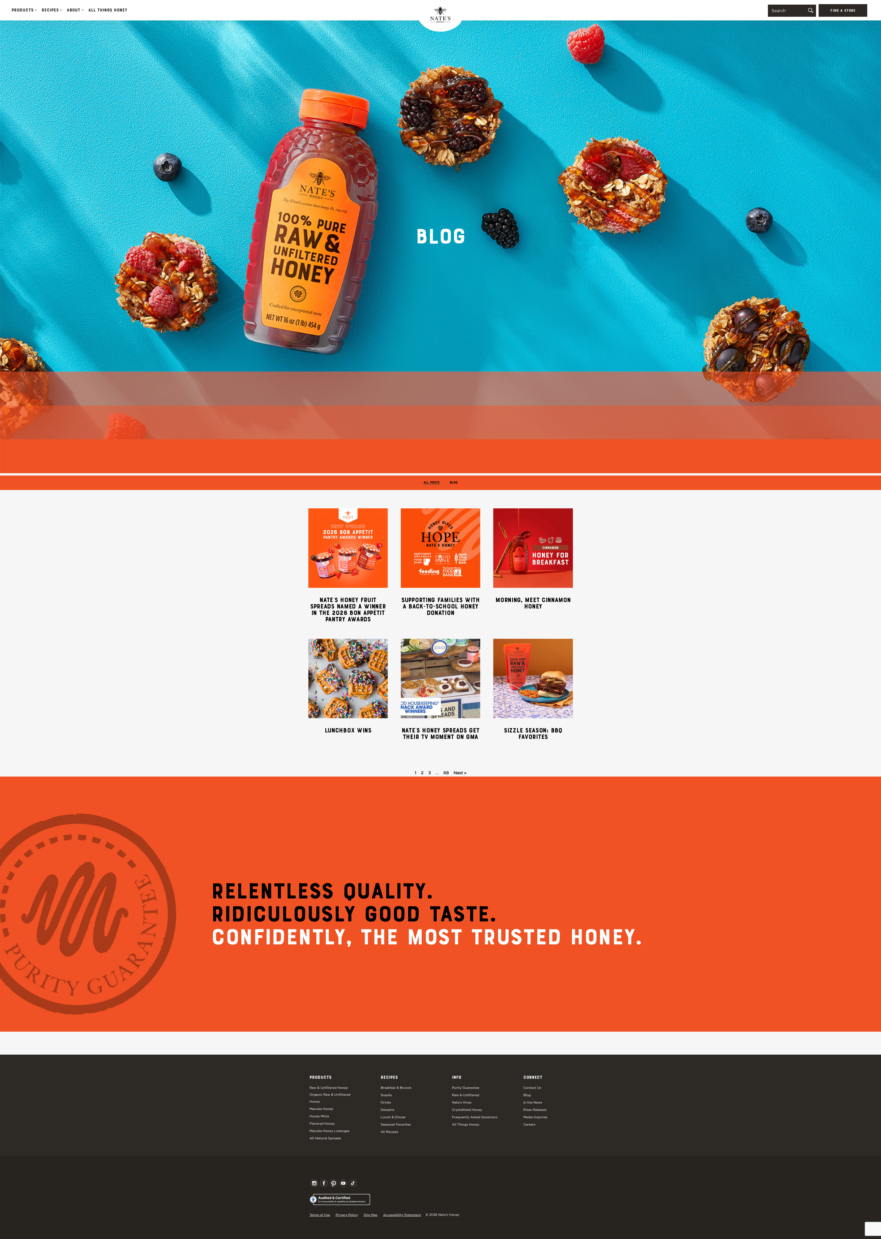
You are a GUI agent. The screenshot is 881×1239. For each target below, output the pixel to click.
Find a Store (843, 11)
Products (22, 10)
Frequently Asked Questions (474, 1117)
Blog (453, 482)
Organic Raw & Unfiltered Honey (329, 1098)
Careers (529, 1124)
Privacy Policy (347, 1215)
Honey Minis (319, 1116)
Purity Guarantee (465, 1088)
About (73, 10)
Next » (460, 773)
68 (446, 773)
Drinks (386, 1102)
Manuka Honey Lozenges (329, 1131)
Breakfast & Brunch (396, 1088)
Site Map (370, 1215)
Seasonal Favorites (396, 1124)
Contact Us (532, 1088)
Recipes (50, 10)
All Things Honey (107, 10)
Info (456, 1077)
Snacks (386, 1095)
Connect (532, 1077)
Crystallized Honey (467, 1110)
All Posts (432, 482)
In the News (532, 1102)
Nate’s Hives (461, 1102)
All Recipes (389, 1132)
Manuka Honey (321, 1109)
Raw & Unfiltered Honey (328, 1088)
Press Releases (534, 1110)
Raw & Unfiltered (465, 1095)
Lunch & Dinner (393, 1117)
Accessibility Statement (402, 1215)
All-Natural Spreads (325, 1138)
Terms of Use (319, 1215)
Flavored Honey (322, 1123)
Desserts (387, 1110)
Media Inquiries (535, 1117)
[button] (36, 10)
